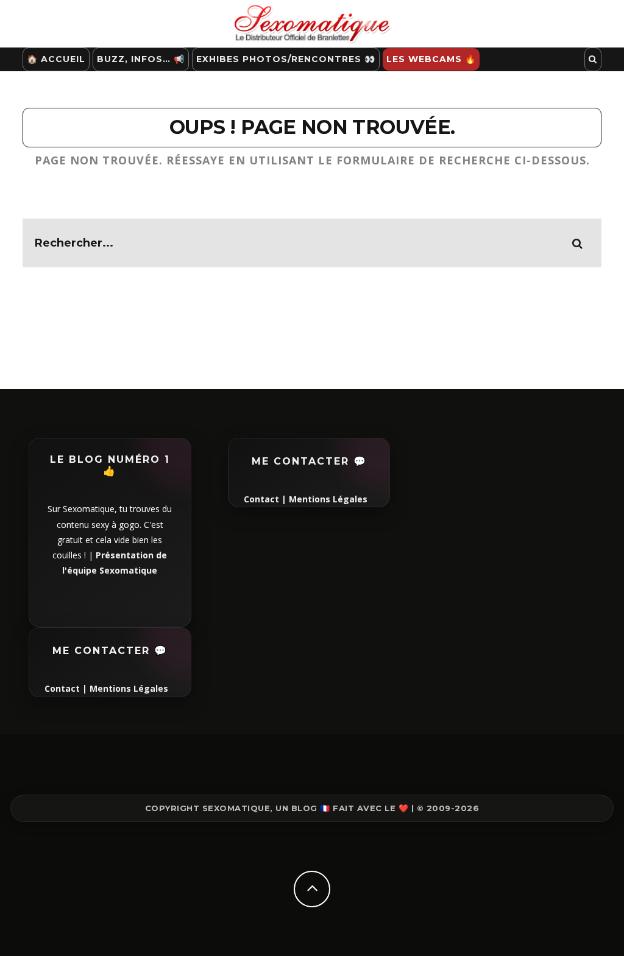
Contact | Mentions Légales (106, 688)
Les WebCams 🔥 (431, 59)
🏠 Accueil (56, 59)
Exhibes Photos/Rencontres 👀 (285, 59)
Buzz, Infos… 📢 (141, 59)
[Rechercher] (592, 59)
